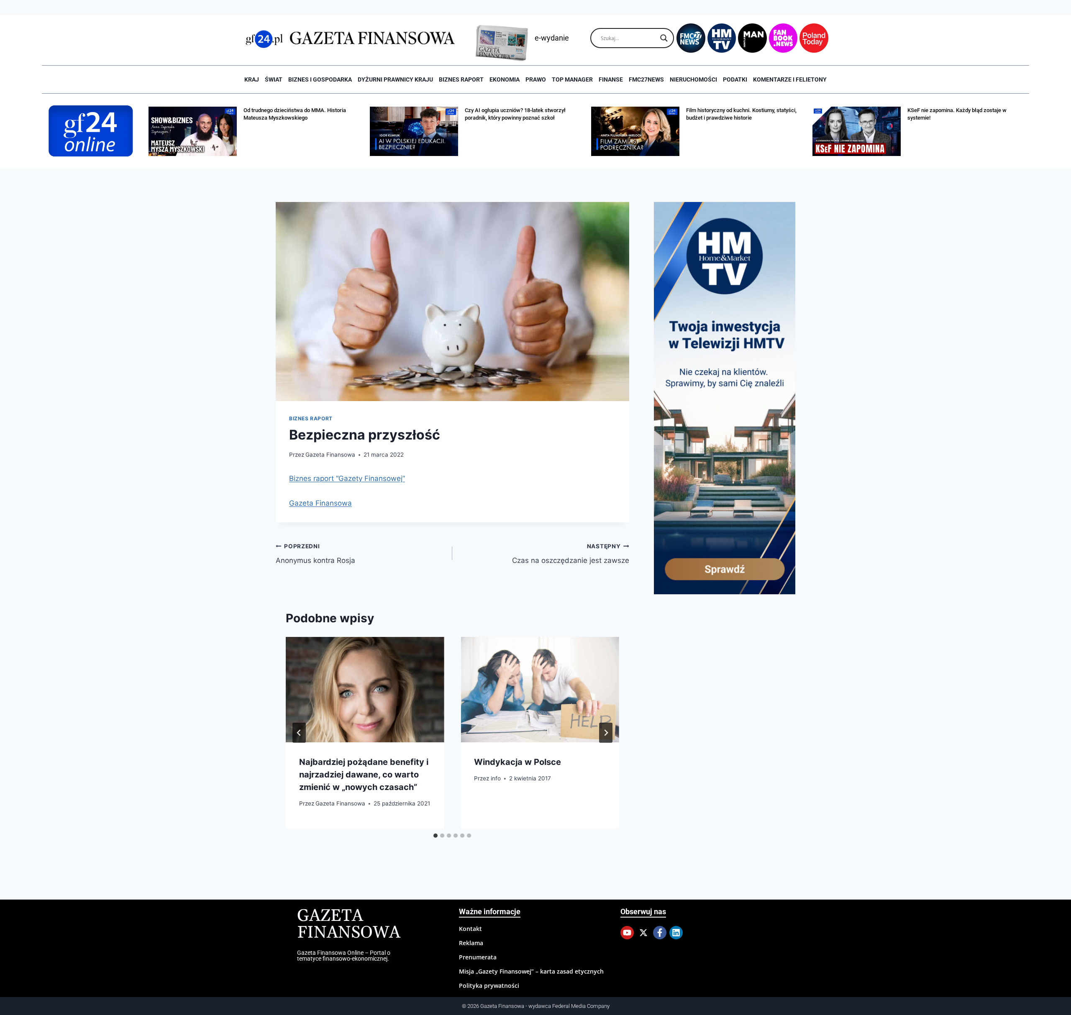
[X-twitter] (643, 932)
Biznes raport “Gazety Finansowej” (347, 478)
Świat (273, 79)
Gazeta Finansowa (330, 454)
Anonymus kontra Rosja (315, 554)
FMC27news (646, 79)
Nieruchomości (693, 79)
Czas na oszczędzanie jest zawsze (570, 554)
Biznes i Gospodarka (320, 79)
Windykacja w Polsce (517, 762)
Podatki (735, 79)
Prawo (535, 79)
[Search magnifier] (664, 38)
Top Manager (572, 79)
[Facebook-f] (659, 932)
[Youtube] (627, 932)
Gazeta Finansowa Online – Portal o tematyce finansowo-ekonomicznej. (343, 955)
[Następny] (605, 733)
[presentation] (365, 689)
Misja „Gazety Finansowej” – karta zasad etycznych (531, 971)
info (496, 778)
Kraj (251, 79)
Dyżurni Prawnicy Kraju (395, 79)
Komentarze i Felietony (790, 79)
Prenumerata (478, 957)
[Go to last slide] (299, 733)
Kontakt (470, 929)
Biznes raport (461, 79)
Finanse (611, 79)
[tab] (435, 835)
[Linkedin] (676, 932)
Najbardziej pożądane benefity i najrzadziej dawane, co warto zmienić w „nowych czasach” (363, 774)
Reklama (471, 943)
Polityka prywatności (489, 985)
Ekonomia (504, 79)
